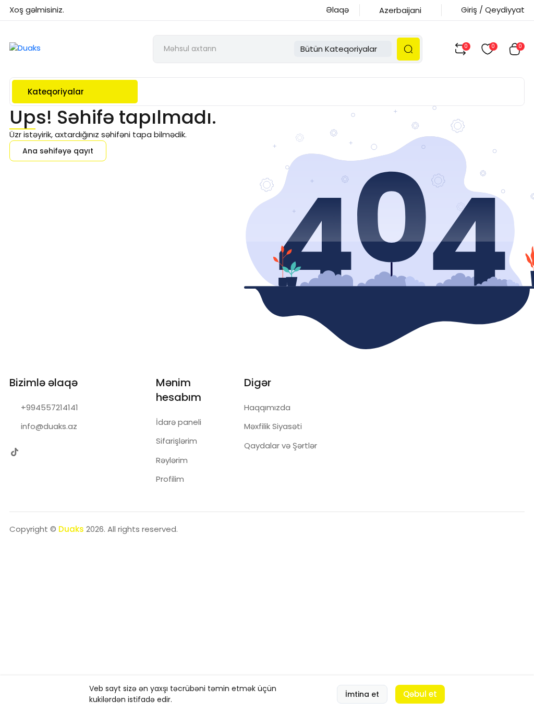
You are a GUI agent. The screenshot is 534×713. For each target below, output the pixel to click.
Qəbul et (420, 693)
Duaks (71, 529)
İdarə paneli (178, 422)
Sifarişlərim (176, 440)
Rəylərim (172, 460)
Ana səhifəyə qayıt (57, 151)
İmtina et (362, 694)
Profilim (170, 478)
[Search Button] (408, 49)
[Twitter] (14, 452)
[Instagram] (35, 452)
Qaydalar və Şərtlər (280, 445)
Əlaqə (337, 9)
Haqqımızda (267, 407)
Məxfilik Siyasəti (273, 426)
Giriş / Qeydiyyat (493, 9)
